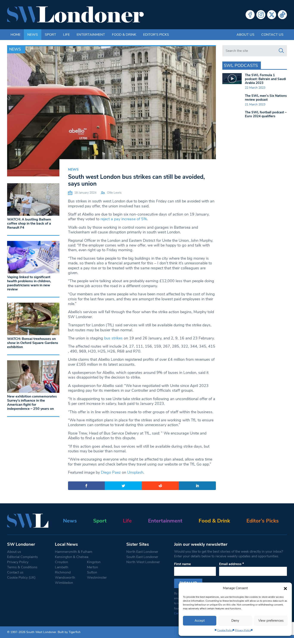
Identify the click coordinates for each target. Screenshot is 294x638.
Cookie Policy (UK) (21, 577)
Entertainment (91, 34)
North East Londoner (142, 551)
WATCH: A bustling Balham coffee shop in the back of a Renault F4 (29, 223)
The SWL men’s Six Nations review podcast (266, 98)
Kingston (94, 562)
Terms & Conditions (22, 567)
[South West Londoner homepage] (75, 14)
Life (66, 34)
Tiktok (282, 14)
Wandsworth (65, 577)
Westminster (97, 577)
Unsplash (135, 472)
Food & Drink (124, 34)
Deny (235, 620)
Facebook (250, 14)
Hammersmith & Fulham (73, 551)
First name (182, 564)
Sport (50, 34)
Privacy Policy (243, 630)
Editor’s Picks (262, 520)
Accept (200, 620)
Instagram (260, 14)
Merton (92, 567)
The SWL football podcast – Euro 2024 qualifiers (266, 114)
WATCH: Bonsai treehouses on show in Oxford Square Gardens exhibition (32, 342)
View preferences (270, 620)
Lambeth (61, 567)
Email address (231, 564)
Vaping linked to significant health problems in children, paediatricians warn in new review (29, 283)
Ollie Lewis (114, 193)
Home (15, 34)
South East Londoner (142, 557)
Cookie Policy (225, 630)
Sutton (92, 572)
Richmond (63, 572)
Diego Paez (111, 472)
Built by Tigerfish (69, 632)
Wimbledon (64, 582)
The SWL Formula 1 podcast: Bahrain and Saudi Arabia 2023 (265, 79)
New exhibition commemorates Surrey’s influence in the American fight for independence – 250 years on (32, 402)
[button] (285, 588)
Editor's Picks (156, 34)
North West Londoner (143, 562)
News (32, 34)
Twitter (271, 14)
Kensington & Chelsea (71, 557)
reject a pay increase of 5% (124, 219)
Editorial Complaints (22, 557)
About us (245, 34)
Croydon (61, 562)
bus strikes (113, 338)
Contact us (272, 34)
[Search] (281, 50)
